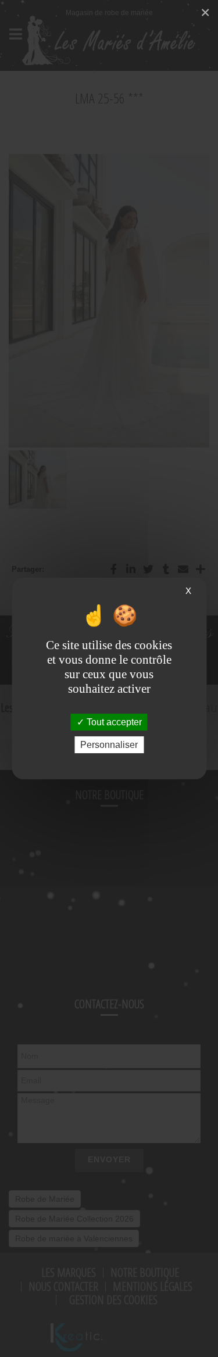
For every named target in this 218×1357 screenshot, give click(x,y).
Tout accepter (113, 722)
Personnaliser (109, 745)
